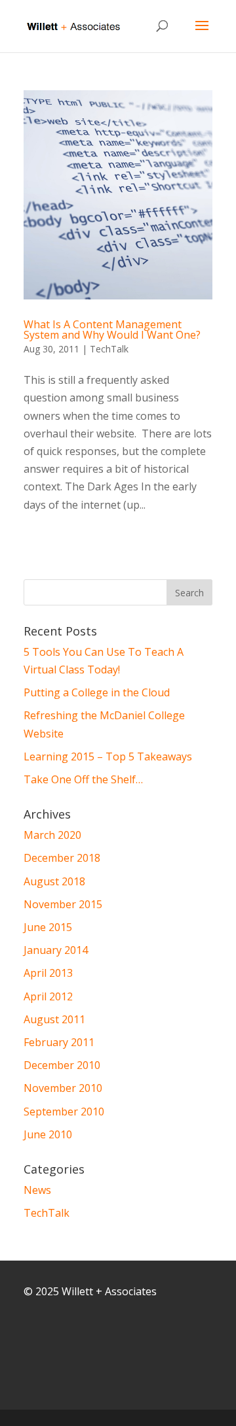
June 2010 (48, 1134)
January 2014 (56, 950)
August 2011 (54, 1019)
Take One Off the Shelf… (83, 779)
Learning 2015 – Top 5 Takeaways (108, 756)
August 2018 (54, 881)
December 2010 (62, 1065)
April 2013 (48, 973)
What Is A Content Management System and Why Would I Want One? (112, 329)
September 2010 (64, 1111)
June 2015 (48, 927)
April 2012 (48, 996)
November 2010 (63, 1088)
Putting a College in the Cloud (97, 692)
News (37, 1190)
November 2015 (63, 904)
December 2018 (62, 858)
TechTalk (109, 349)
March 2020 (52, 835)
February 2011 (59, 1042)
